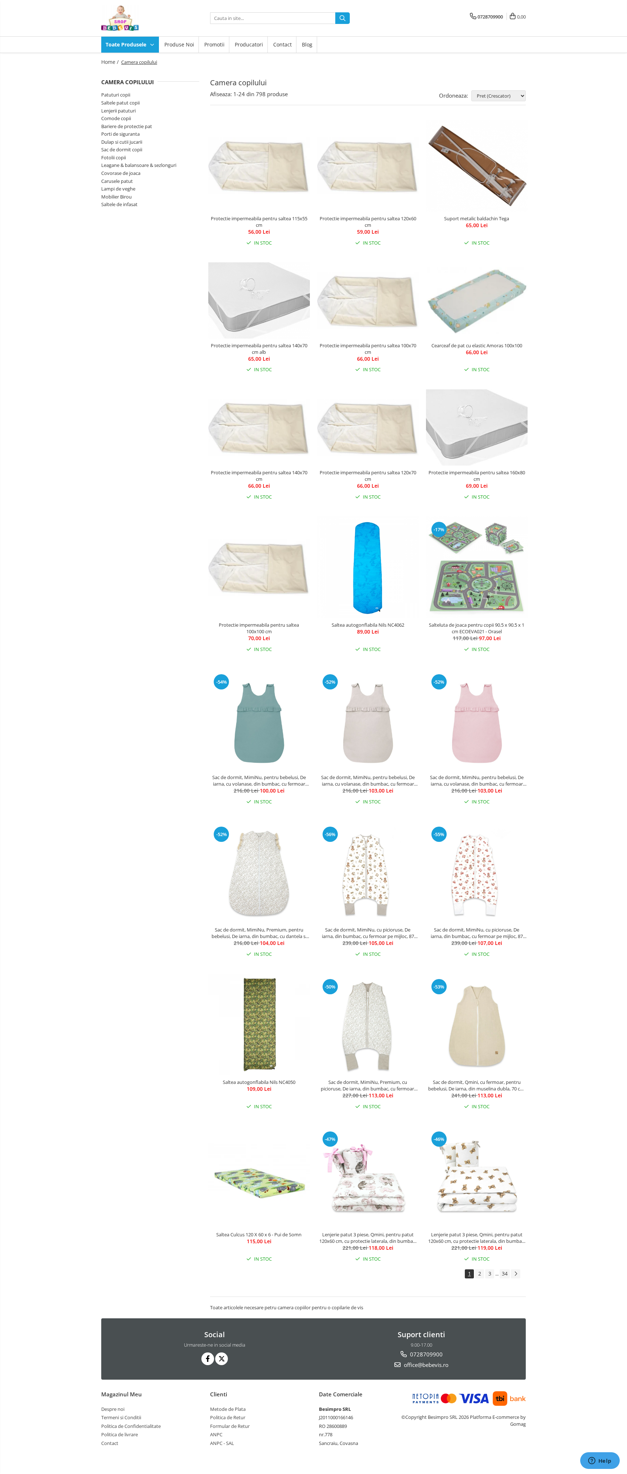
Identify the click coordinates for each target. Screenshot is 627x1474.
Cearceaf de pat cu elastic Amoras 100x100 (476, 345)
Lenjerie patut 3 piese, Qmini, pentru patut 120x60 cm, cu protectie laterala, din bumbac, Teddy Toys (476, 1237)
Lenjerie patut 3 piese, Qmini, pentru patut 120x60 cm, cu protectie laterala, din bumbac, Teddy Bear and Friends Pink (367, 1237)
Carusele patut (117, 181)
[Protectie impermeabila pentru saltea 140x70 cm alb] (259, 300)
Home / (110, 61)
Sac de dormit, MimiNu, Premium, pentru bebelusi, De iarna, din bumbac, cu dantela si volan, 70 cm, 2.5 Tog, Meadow (259, 932)
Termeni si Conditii (121, 1417)
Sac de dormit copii (121, 149)
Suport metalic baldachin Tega (476, 218)
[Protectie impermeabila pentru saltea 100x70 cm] (368, 300)
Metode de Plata (228, 1409)
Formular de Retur (230, 1426)
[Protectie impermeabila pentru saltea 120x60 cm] (368, 166)
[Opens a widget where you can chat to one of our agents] (600, 1461)
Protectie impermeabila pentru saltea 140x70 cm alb (259, 348)
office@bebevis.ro (425, 1364)
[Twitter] (221, 1358)
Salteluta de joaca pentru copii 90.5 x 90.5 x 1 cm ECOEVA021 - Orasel (476, 628)
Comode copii (116, 118)
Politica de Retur (227, 1417)
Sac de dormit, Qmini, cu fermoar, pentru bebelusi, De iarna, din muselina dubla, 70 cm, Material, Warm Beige (476, 1085)
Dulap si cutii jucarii (121, 142)
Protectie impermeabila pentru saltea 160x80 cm (477, 475)
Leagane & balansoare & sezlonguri (138, 165)
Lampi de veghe (118, 188)
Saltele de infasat (119, 204)
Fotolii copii (113, 157)
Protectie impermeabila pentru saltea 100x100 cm (259, 628)
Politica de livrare (119, 1434)
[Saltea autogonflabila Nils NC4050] (259, 1024)
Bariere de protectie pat (126, 126)
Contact (282, 44)
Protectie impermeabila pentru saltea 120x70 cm (368, 475)
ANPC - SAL (222, 1443)
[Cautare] (342, 18)
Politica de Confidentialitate (131, 1426)
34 (505, 1273)
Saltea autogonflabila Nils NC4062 (368, 625)
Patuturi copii (115, 94)
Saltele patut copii (120, 102)
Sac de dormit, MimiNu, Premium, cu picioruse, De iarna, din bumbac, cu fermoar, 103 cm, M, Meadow (368, 1085)
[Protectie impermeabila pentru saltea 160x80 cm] (477, 427)
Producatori (249, 44)
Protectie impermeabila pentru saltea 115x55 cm (259, 221)
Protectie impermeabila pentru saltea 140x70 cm (259, 475)
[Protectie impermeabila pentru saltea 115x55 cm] (259, 166)
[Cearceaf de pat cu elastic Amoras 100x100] (477, 300)
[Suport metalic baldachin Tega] (477, 166)
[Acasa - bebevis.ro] (137, 18)
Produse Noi (179, 44)
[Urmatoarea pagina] (515, 1273)
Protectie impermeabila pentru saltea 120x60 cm (368, 221)
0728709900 (426, 1354)
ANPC (216, 1434)
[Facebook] (207, 1358)
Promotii (214, 44)
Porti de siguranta (120, 134)
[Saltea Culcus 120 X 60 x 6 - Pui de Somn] (259, 1177)
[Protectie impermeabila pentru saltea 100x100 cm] (259, 567)
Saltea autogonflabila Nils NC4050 (259, 1082)
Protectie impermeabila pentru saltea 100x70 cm (368, 348)
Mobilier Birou (116, 196)
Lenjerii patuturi (118, 110)
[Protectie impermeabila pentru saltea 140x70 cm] (259, 427)
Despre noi (112, 1409)
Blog (307, 44)
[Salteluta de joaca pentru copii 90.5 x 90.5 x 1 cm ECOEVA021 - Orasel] (477, 567)
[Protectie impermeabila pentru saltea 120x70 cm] (368, 427)
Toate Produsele (127, 44)
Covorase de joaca (120, 173)
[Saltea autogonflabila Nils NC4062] (368, 567)
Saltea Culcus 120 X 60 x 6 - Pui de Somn (259, 1234)
